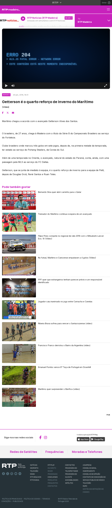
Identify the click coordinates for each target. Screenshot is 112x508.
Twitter (7, 473)
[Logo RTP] (14, 466)
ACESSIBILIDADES (71, 480)
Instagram (11, 473)
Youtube (15, 473)
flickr (19, 473)
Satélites (69, 483)
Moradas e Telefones (87, 452)
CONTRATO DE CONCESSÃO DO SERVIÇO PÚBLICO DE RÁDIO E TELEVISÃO (94, 480)
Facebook (3, 473)
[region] (56, 59)
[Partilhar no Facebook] (2, 112)
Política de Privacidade (12, 499)
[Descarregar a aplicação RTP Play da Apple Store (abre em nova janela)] (83, 438)
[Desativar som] (13, 85)
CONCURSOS (53, 477)
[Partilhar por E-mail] (13, 112)
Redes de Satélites (23, 452)
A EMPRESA (87, 465)
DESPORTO (34, 468)
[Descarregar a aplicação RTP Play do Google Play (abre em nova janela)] (97, 438)
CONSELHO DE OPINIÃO (91, 474)
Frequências (54, 452)
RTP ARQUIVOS (35, 477)
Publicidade (18, 501)
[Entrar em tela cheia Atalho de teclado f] (105, 85)
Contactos (52, 486)
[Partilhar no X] (8, 112)
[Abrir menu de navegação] (109, 9)
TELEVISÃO (34, 471)
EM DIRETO (52, 468)
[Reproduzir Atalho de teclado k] (6, 85)
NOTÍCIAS (33, 465)
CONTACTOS (70, 465)
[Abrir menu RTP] (56, 2)
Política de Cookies (32, 499)
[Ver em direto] (9, 20)
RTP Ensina (34, 480)
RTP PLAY (51, 465)
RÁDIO (32, 474)
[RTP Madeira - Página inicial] (9, 9)
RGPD (85, 486)
